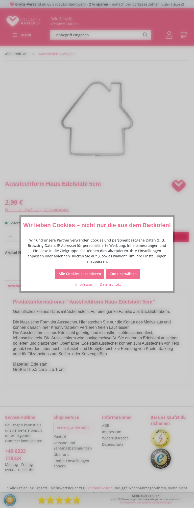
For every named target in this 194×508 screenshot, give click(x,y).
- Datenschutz (109, 284)
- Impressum (84, 284)
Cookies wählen (123, 273)
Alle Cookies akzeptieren (80, 273)
